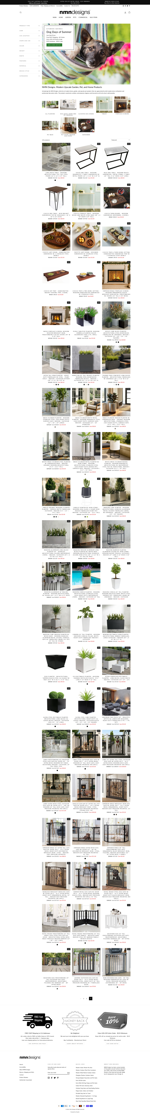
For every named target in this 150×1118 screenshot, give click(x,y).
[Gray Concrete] (116, 384)
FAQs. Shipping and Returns (48, 5)
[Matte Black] (56, 384)
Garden (68, 17)
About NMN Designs (25, 1069)
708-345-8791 (75, 5)
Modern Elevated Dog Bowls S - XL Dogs (86, 1096)
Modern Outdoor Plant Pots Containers (86, 1070)
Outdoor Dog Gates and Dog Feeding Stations (87, 1088)
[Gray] (116, 342)
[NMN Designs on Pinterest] (58, 1078)
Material (23, 66)
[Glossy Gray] (85, 517)
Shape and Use (25, 40)
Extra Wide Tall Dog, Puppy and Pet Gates (86, 1083)
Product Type (25, 25)
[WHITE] (55, 770)
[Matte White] (54, 384)
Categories (24, 76)
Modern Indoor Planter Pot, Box (84, 1067)
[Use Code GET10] (86, 54)
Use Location (25, 35)
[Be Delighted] (75, 1021)
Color (22, 45)
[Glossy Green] (87, 517)
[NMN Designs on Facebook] (52, 1078)
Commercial (83, 17)
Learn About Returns (75, 1043)
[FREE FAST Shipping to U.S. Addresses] (37, 1021)
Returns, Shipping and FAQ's (27, 1072)
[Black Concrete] (118, 384)
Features (23, 60)
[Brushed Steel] (55, 427)
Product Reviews (24, 5)
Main (54, 17)
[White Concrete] (114, 384)
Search (21, 1064)
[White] (57, 180)
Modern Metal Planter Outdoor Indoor (85, 1072)
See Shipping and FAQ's (37, 1043)
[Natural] (115, 987)
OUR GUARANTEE (34, 5)
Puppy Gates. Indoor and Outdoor (84, 1090)
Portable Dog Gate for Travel (83, 1093)
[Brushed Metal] (85, 601)
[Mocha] (116, 814)
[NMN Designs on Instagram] (49, 1078)
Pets (74, 17)
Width (22, 55)
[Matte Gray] (58, 384)
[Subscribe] (68, 1073)
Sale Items (93, 17)
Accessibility (59, 5)
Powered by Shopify (75, 1112)
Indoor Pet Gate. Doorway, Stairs (84, 1085)
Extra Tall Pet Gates (81, 1080)
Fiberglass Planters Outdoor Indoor (85, 1075)
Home (61, 17)
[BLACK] (57, 770)
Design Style (24, 71)
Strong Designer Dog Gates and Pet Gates (86, 1078)
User (21, 30)
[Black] (55, 180)
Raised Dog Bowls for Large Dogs (84, 1098)
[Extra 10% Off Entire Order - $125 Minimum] (112, 1021)
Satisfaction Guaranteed (26, 1080)
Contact (22, 1074)
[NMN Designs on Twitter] (55, 1078)
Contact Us (67, 5)
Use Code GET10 (112, 1043)
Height (22, 50)
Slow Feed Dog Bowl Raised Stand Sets (86, 1101)
